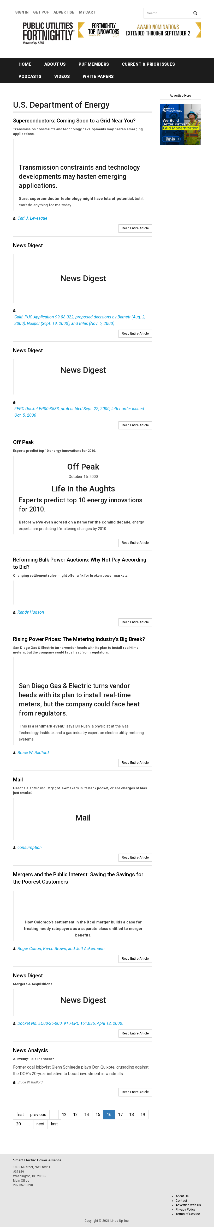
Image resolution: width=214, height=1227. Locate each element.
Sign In (21, 12)
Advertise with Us (188, 1205)
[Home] (41, 33)
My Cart (87, 12)
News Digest (28, 245)
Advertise (64, 12)
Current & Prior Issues (148, 64)
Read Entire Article (135, 228)
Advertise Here (180, 95)
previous (38, 1114)
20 (18, 1123)
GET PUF (41, 12)
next (40, 1123)
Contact (181, 1201)
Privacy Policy (185, 1209)
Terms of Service (188, 1214)
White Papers (98, 76)
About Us (55, 64)
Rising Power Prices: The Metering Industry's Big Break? (79, 639)
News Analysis (30, 1050)
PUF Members (94, 64)
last (54, 1123)
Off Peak (23, 442)
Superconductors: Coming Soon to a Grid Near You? (74, 121)
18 (131, 1114)
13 (75, 1114)
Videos (62, 76)
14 (86, 1114)
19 (142, 1114)
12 (64, 1114)
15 (98, 1114)
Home (25, 64)
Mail (18, 779)
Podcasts (30, 76)
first (20, 1114)
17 (120, 1114)
